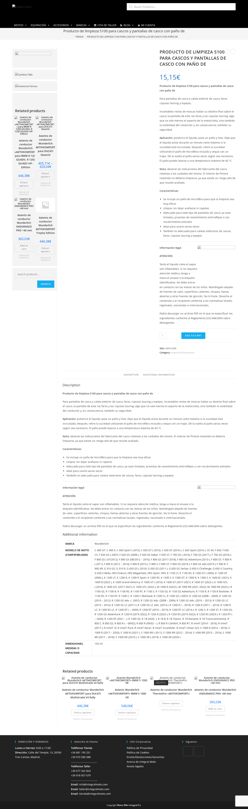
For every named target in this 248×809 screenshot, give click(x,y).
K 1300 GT (178, 577)
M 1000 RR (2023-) (218, 587)
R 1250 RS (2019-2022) (182, 614)
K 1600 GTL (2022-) (144, 587)
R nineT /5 (110, 628)
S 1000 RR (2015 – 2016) (207, 632)
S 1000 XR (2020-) (170, 637)
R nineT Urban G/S (187, 628)
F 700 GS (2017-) (200, 554)
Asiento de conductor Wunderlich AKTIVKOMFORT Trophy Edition (45, 225)
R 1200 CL (160, 596)
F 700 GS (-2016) (180, 554)
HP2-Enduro (119, 573)
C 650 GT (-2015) (150, 550)
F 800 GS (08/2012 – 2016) (134, 559)
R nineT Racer (143, 628)
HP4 (163, 573)
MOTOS (18, 25)
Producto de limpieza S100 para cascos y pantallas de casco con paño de (132, 36)
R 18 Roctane (190, 618)
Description (131, 374)
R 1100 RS (123, 591)
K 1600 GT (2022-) (202, 582)
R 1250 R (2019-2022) (134, 614)
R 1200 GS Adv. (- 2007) (125, 600)
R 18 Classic (174, 618)
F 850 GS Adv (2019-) (203, 564)
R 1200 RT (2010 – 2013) (154, 609)
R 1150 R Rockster (218, 591)
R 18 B (162, 618)
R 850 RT (184, 623)
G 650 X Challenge (201, 568)
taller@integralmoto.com (94, 789)
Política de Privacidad (140, 748)
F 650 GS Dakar (149, 554)
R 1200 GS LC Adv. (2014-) (153, 605)
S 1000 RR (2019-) (126, 637)
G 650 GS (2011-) (158, 568)
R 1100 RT (137, 591)
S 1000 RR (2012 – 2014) (177, 632)
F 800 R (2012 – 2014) (116, 564)
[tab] (131, 375)
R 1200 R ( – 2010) (180, 605)
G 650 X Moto (103, 573)
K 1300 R (191, 577)
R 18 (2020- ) (149, 618)
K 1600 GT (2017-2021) (177, 582)
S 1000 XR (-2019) (148, 637)
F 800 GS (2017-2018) (163, 559)
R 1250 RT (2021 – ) (115, 618)
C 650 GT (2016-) (171, 550)
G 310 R (120, 568)
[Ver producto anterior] (226, 51)
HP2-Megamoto (137, 573)
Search (46, 284)
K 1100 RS (186, 573)
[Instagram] (199, 751)
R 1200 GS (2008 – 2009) (203, 596)
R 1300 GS (134, 618)
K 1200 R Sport (137, 577)
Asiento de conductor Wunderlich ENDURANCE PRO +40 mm (215, 691)
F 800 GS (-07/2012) (106, 559)
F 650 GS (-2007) (108, 554)
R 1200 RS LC (106, 609)
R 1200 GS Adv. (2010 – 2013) (194, 600)
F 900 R (221, 564)
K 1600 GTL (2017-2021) (118, 587)
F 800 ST (164, 564)
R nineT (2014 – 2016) (204, 623)
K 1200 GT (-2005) (203, 573)
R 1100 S (149, 591)
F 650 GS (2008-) (129, 554)
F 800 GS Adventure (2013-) (193, 559)
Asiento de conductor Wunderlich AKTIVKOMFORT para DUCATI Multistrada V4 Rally (83, 693)
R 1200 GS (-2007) (177, 596)
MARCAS (81, 25)
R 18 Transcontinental (213, 618)
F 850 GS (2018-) (180, 564)
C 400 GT (100, 550)
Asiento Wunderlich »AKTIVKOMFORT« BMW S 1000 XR (127, 693)
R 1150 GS (162, 591)
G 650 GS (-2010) (137, 568)
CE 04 (210, 550)
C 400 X (111, 550)
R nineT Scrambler (164, 628)
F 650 (218, 550)
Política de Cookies (138, 752)
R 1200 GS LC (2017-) (124, 605)
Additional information (159, 374)
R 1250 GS (226, 609)
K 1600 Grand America (126, 582)
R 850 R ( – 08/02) (125, 623)
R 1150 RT (111, 596)
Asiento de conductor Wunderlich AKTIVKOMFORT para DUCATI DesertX (45, 145)
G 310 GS (109, 568)
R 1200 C (124, 596)
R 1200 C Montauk (142, 596)
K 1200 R (122, 577)
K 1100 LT (172, 573)
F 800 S (153, 564)
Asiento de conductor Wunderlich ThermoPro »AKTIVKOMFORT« (171, 691)
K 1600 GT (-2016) (151, 582)
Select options (83, 712)
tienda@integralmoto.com (95, 793)
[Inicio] (71, 36)
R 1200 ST (213, 609)
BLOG (127, 25)
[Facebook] (188, 751)
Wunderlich (102, 543)
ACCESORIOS (61, 25)
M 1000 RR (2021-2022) (192, 587)
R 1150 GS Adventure (182, 591)
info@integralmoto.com (93, 784)
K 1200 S (166, 577)
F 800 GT (216, 559)
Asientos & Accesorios (182, 352)
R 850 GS (108, 623)
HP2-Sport (153, 573)
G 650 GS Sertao (178, 568)
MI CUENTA (148, 25)
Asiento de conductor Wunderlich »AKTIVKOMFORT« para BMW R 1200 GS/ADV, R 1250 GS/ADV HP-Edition (26, 154)
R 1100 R (111, 591)
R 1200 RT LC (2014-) (181, 609)
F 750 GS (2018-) (221, 554)
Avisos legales (135, 766)
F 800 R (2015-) (139, 564)
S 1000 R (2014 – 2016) (213, 628)
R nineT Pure (125, 628)
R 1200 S (200, 609)
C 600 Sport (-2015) (128, 550)
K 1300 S (203, 577)
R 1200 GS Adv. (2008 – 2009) (158, 600)
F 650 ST (164, 554)
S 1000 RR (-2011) (151, 632)
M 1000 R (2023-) (167, 587)
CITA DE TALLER (106, 25)
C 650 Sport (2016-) (194, 550)
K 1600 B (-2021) (219, 577)
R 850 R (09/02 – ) (147, 623)
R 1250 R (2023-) (157, 614)
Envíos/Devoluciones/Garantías (145, 757)
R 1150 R (201, 591)
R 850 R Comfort (168, 623)
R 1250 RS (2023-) (207, 614)
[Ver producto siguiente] (233, 51)
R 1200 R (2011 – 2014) (205, 605)
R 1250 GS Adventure (107, 614)
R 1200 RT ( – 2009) (127, 609)
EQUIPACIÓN (38, 25)
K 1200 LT (109, 577)
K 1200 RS (154, 577)
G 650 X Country (222, 568)
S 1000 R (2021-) (130, 632)
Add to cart (193, 335)
